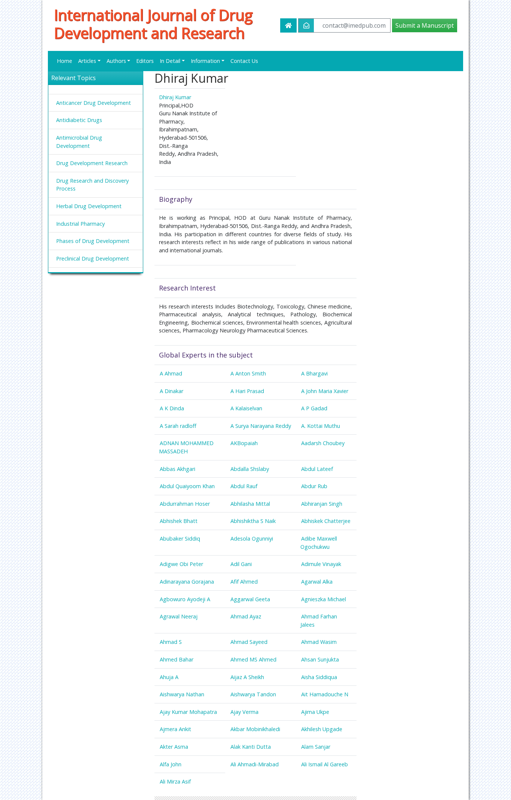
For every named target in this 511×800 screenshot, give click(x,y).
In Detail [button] (170, 60)
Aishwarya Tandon (253, 694)
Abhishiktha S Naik (253, 520)
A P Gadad (314, 408)
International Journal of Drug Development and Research (153, 24)
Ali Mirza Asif (175, 781)
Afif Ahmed (244, 581)
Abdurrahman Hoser (185, 503)
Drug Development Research (92, 163)
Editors (145, 60)
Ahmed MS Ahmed (253, 659)
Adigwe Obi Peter (181, 564)
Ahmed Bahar (176, 659)
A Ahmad (171, 373)
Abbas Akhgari (177, 468)
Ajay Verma (244, 711)
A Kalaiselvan (246, 408)
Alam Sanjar (315, 746)
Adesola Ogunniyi (251, 538)
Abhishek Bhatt (179, 520)
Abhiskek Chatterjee (326, 520)
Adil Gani (241, 564)
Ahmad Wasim (319, 641)
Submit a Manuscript (424, 25)
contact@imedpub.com (354, 25)
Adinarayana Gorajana (187, 581)
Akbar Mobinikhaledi (255, 729)
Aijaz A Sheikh (247, 677)
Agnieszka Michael (323, 599)
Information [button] (205, 60)
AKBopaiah (244, 443)
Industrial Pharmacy (80, 223)
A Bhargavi (314, 373)
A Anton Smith (248, 373)
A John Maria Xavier (324, 391)
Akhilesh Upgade (321, 729)
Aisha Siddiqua (319, 677)
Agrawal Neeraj (179, 616)
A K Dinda (172, 408)
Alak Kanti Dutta (250, 746)
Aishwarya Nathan (182, 694)
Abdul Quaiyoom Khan (187, 486)
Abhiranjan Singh (321, 503)
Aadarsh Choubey (323, 443)
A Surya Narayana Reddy (260, 425)
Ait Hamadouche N (324, 694)
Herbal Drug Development (89, 206)
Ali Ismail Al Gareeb (324, 764)
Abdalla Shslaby (249, 468)
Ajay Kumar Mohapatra (188, 711)
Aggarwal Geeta (250, 599)
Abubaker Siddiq (180, 538)
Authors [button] (116, 60)
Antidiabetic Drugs (79, 120)
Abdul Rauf (243, 486)
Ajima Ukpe (315, 711)
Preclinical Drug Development (92, 258)
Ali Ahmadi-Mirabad (254, 764)
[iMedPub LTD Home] (288, 25)
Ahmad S (171, 641)
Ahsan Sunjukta (320, 659)
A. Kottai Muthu (320, 425)
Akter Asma (174, 746)
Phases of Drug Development (92, 240)
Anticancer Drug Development (93, 102)
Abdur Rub (314, 486)
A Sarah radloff (178, 425)
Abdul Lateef (317, 468)
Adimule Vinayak (321, 564)
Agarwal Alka (317, 581)
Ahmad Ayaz (245, 616)
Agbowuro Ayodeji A (185, 599)
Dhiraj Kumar (175, 97)
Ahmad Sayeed (248, 641)
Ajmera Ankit (175, 729)
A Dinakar (171, 391)
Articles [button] (87, 60)
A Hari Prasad (247, 391)
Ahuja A (169, 677)
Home (64, 60)
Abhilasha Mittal (250, 503)
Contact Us (244, 60)
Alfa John (170, 764)
